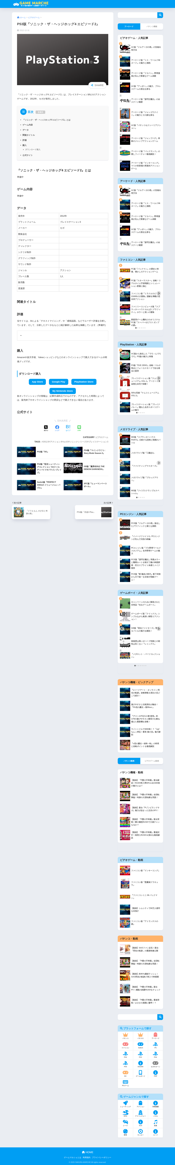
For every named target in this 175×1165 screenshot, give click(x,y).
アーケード (129, 26)
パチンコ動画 (129, 761)
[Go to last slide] (122, 293)
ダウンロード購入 (32, 149)
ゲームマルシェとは (72, 1157)
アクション (55, 442)
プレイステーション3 (98, 442)
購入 (25, 145)
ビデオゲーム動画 (152, 761)
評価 (25, 140)
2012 (45, 442)
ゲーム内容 (28, 125)
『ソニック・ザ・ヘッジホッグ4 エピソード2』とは (46, 120)
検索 (160, 15)
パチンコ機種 (151, 26)
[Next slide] (159, 293)
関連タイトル (29, 135)
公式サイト (28, 155)
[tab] (136, 328)
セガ (65, 442)
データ (26, 130)
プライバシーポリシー (101, 1157)
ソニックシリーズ (78, 442)
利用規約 (86, 1157)
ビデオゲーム (102, 437)
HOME (89, 1152)
